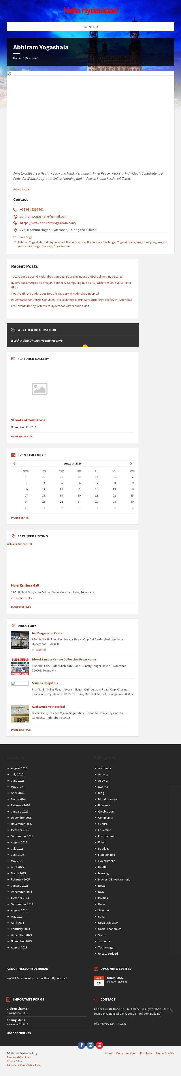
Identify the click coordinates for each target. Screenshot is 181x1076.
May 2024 (17, 916)
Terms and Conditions (19, 1057)
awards (103, 787)
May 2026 (17, 787)
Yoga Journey (43, 246)
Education (104, 830)
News (102, 886)
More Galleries (21, 436)
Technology (105, 947)
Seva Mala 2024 (108, 923)
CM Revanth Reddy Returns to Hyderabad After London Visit (50, 306)
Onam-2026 (115, 978)
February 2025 (20, 879)
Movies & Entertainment (114, 879)
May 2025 (17, 861)
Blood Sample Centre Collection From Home (64, 659)
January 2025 (19, 886)
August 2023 (19, 947)
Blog (101, 793)
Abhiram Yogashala (30, 242)
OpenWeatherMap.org (48, 340)
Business (104, 805)
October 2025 (20, 830)
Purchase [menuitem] (146, 1053)
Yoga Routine (62, 246)
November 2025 (21, 824)
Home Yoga (25, 237)
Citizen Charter (18, 1008)
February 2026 (20, 805)
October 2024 (20, 898)
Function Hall (106, 855)
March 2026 (18, 799)
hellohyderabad (54, 242)
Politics (103, 898)
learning (103, 873)
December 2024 (21, 892)
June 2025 (17, 855)
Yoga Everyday (146, 242)
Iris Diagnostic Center (48, 633)
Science (103, 910)
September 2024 (22, 904)
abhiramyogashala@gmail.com (43, 216)
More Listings (21, 607)
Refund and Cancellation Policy (24, 1065)
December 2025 (21, 818)
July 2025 (17, 848)
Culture (103, 824)
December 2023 (21, 935)
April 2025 (17, 867)
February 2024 (20, 929)
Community (105, 818)
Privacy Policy (14, 1061)
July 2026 (17, 774)
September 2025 (22, 836)
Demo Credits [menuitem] (165, 1053)
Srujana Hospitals (45, 683)
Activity (103, 774)
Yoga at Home (126, 242)
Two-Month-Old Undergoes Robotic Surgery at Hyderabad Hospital (55, 293)
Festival (103, 848)
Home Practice (76, 242)
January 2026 (19, 811)
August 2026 (19, 768)
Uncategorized (108, 954)
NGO (101, 892)
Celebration (106, 811)
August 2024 (19, 910)
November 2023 (21, 941)
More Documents (19, 1033)
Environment (106, 836)
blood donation (108, 799)
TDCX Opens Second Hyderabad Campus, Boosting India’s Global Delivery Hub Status (67, 276)
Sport (102, 935)
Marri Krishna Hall (25, 585)
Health (102, 867)
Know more (21, 189)
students (104, 941)
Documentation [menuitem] (126, 1053)
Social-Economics (109, 929)
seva (101, 916)
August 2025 (19, 842)
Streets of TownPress (28, 420)
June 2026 (17, 781)
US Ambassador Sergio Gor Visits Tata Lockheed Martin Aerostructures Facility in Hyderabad (71, 300)
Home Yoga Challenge (101, 242)
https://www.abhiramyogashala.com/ (48, 223)
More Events (20, 517)
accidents (104, 768)
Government (106, 861)
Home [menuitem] (109, 1053)
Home (17, 58)
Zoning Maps (16, 1020)
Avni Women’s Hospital (48, 707)
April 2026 (17, 793)
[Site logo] (90, 13)
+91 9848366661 (32, 209)
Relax (101, 904)
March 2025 (18, 873)
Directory (31, 58)
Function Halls (23, 598)
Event (102, 842)
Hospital (40, 650)
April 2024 (17, 923)
